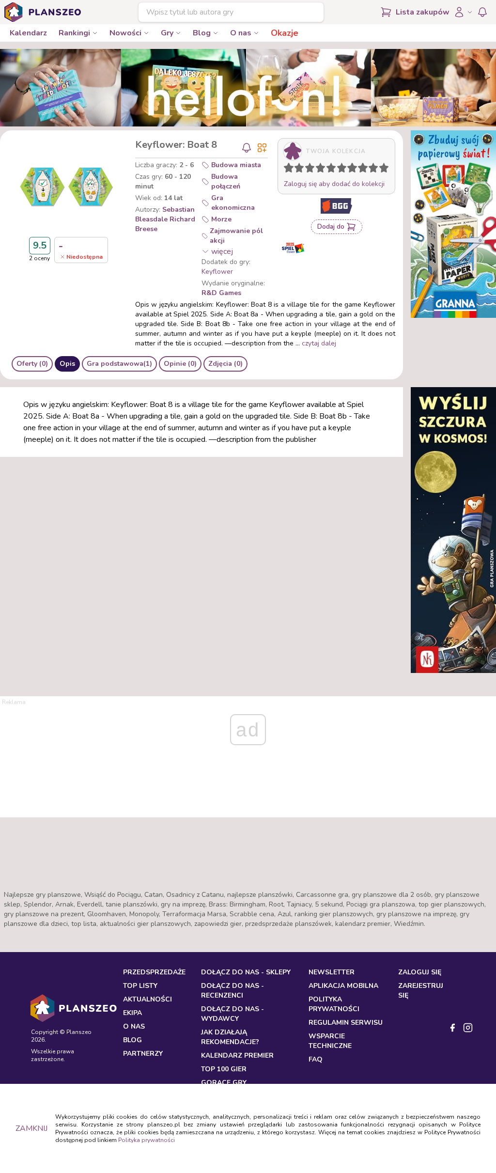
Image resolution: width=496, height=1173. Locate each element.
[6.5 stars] (349, 169)
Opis (67, 363)
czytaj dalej (319, 343)
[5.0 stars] (333, 169)
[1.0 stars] (291, 169)
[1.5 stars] (296, 169)
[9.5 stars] (381, 169)
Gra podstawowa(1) (119, 363)
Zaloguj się (419, 972)
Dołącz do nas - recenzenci (232, 990)
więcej (222, 251)
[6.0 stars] (343, 169)
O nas (240, 33)
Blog (202, 33)
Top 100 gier (224, 1069)
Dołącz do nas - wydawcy (232, 1013)
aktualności (147, 999)
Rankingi (74, 33)
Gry (167, 33)
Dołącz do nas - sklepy (246, 972)
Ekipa (132, 1012)
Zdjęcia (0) (225, 363)
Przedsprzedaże (154, 972)
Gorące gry (224, 1082)
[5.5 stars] (339, 169)
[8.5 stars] (371, 169)
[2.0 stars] (301, 169)
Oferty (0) (32, 363)
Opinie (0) (180, 363)
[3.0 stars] (312, 169)
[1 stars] (286, 169)
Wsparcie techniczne (330, 1041)
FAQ (316, 1059)
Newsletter (332, 972)
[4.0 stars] (322, 169)
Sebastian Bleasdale (165, 214)
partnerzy (143, 1053)
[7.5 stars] (360, 169)
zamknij (31, 1128)
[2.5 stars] (307, 169)
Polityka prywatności (146, 1140)
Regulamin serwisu (346, 1022)
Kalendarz (28, 33)
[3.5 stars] (318, 169)
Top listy (140, 985)
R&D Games (221, 292)
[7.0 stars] (354, 169)
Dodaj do (330, 226)
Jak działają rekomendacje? (230, 1037)
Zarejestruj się (420, 990)
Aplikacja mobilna (343, 985)
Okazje (284, 33)
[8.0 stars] (365, 169)
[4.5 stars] (328, 169)
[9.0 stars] (375, 169)
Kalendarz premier (237, 1055)
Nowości (125, 33)
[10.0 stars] (386, 169)
